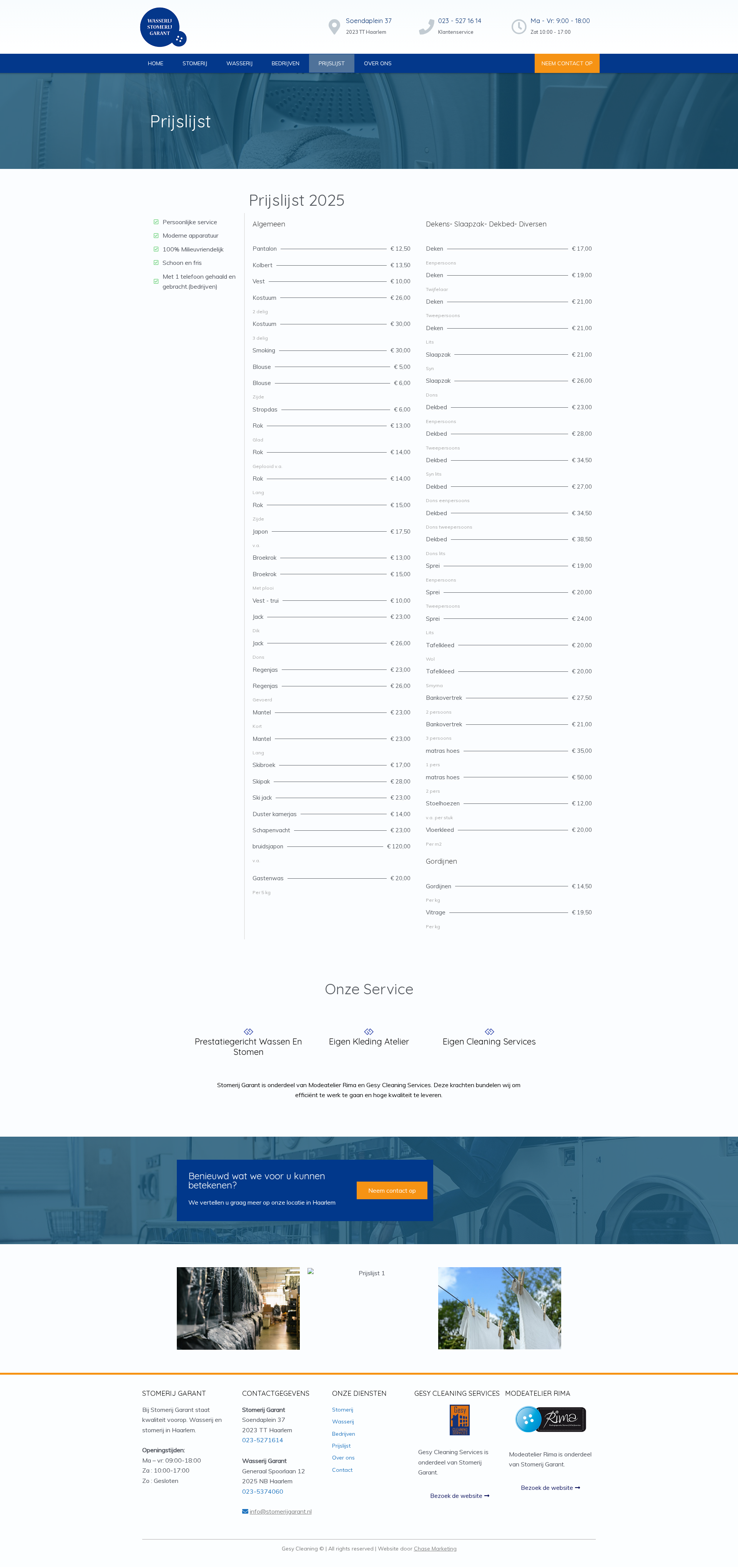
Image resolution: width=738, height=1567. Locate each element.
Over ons (378, 63)
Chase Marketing (435, 1548)
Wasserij (239, 63)
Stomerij (195, 63)
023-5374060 (262, 1491)
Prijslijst (332, 63)
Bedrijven (285, 63)
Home (155, 63)
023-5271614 (262, 1440)
